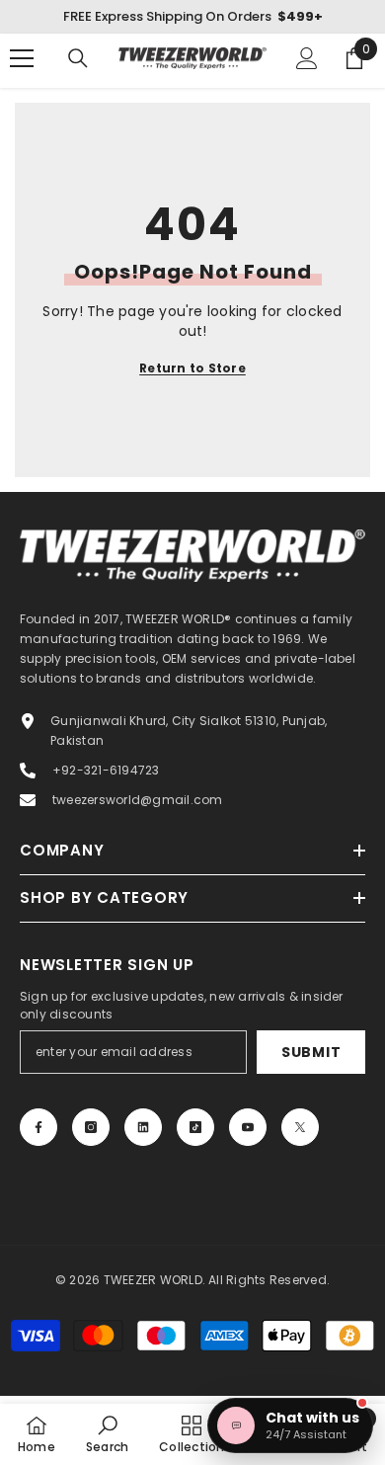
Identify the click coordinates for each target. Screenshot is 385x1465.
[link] (107, 1434)
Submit (311, 1052)
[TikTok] (195, 1127)
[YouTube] (248, 1127)
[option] (192, 17)
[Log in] (307, 58)
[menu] (22, 58)
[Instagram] (91, 1127)
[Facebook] (38, 1127)
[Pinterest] (143, 1127)
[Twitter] (300, 1127)
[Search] (78, 58)
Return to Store (192, 368)
